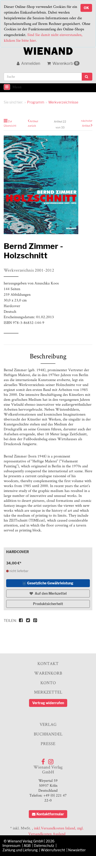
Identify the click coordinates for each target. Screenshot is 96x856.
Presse (48, 743)
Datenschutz (44, 845)
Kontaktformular (50, 814)
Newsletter (77, 850)
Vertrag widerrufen (48, 703)
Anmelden (30, 63)
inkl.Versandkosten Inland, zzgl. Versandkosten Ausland (56, 830)
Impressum (11, 845)
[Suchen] (87, 77)
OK (86, 8)
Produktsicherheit (48, 604)
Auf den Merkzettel (50, 593)
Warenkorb (65, 63)
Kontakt (48, 663)
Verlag (48, 724)
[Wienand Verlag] (48, 49)
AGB (27, 845)
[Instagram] (50, 760)
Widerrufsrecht (53, 850)
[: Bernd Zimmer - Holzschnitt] (48, 185)
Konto (48, 682)
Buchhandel (48, 734)
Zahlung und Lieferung (20, 850)
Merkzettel (48, 692)
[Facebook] (43, 760)
